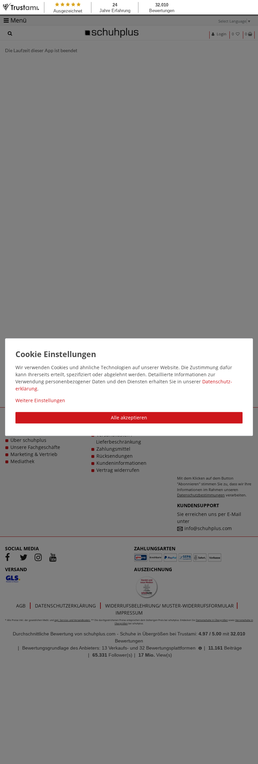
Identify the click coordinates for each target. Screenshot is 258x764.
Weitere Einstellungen (40, 400)
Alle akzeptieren (129, 417)
